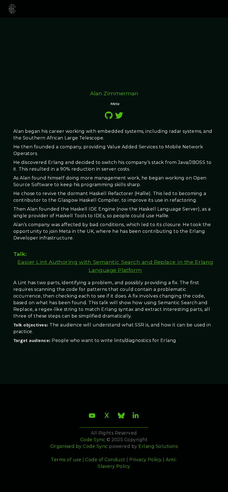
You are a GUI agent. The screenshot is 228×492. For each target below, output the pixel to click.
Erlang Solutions (158, 446)
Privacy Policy (145, 459)
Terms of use (66, 459)
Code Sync (95, 446)
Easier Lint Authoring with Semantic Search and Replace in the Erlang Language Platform (115, 266)
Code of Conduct (105, 459)
